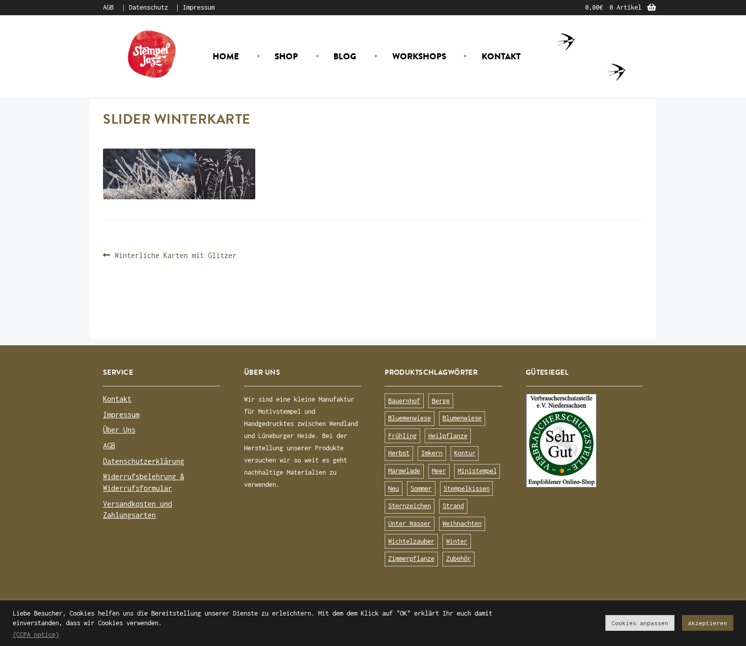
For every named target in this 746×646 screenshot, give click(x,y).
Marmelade (404, 471)
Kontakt (501, 56)
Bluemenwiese (409, 418)
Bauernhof (404, 401)
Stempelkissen (467, 488)
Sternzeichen (409, 506)
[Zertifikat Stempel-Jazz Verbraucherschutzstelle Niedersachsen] (584, 440)
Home (226, 56)
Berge (441, 401)
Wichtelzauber (411, 541)
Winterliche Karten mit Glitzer (175, 256)
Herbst (399, 453)
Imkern (432, 453)
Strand (453, 506)
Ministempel (477, 471)
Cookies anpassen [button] (640, 623)
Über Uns (119, 429)
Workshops (419, 56)
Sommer (421, 488)
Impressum (199, 7)
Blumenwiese (462, 418)
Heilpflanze (447, 436)
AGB (108, 7)
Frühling (402, 436)
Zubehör (458, 558)
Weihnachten (462, 523)
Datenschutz (148, 7)
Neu (393, 488)
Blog (344, 56)
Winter (456, 541)
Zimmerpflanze (411, 558)
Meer (439, 471)
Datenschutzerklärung (143, 461)
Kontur (465, 453)
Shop (286, 56)
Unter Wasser (409, 523)
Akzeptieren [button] (707, 623)
